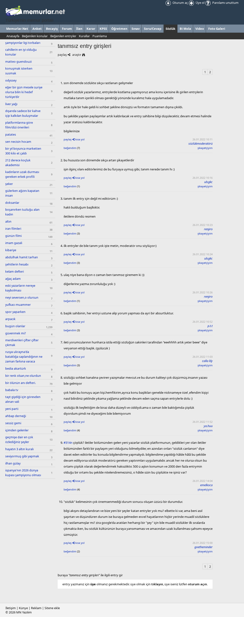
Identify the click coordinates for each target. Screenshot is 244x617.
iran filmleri (13, 229)
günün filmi (13, 236)
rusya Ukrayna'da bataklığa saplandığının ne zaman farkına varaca (23, 356)
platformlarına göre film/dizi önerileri (19, 125)
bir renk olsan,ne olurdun (23, 376)
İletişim (10, 608)
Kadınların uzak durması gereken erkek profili (22, 174)
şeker (9, 184)
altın (8, 221)
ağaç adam (13, 279)
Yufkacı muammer (18, 305)
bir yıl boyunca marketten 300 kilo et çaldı (23, 151)
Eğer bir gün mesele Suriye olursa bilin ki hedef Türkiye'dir (23, 92)
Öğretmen (119, 28)
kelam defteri (14, 272)
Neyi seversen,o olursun (21, 298)
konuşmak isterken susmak (18, 70)
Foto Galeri (216, 28)
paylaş (62, 54)
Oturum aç (180, 2)
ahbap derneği (15, 416)
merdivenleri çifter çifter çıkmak (22, 342)
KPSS (103, 28)
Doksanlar (12, 203)
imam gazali (13, 243)
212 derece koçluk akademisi (17, 162)
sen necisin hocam (18, 142)
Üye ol (199, 2)
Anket (37, 28)
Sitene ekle (52, 608)
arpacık (10, 319)
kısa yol (80, 139)
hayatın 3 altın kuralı (19, 449)
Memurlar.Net (17, 28)
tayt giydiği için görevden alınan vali (23, 399)
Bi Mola (185, 28)
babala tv (11, 390)
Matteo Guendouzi (18, 62)
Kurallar (84, 36)
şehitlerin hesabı (16, 264)
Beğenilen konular (35, 36)
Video (199, 28)
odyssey (10, 80)
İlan (79, 28)
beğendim (70, 148)
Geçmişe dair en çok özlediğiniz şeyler (19, 439)
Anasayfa (12, 36)
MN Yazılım (24, 612)
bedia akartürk (15, 369)
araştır (76, 54)
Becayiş (52, 28)
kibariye (10, 250)
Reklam (36, 608)
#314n (68, 442)
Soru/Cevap (152, 28)
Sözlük (170, 28)
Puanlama (99, 36)
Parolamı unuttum (225, 2)
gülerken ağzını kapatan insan (22, 193)
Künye (23, 608)
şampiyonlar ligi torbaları (22, 43)
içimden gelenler (17, 430)
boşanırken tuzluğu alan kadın (22, 212)
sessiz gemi (13, 423)
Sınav (136, 28)
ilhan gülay (12, 463)
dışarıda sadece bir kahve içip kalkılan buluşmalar (23, 113)
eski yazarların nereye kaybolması (20, 288)
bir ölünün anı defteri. (20, 383)
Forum (67, 28)
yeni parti (11, 409)
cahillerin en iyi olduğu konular (21, 52)
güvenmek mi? (15, 333)
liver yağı (11, 104)
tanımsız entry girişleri (84, 46)
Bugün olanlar (15, 326)
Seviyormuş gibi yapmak (22, 456)
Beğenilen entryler (63, 36)
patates (10, 135)
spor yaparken (15, 312)
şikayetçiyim (205, 148)
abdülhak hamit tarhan (21, 257)
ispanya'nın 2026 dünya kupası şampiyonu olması (23, 472)
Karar (90, 28)
